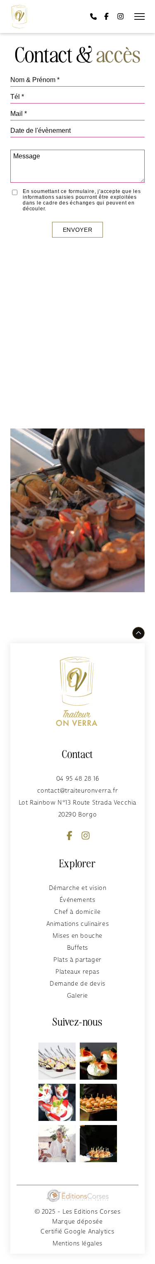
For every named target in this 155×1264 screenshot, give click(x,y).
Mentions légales (77, 1244)
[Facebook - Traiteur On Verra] (106, 16)
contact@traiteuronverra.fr (77, 791)
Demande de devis (77, 984)
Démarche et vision (78, 888)
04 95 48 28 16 (77, 779)
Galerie (77, 996)
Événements (77, 900)
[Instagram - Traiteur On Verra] (120, 16)
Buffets (77, 948)
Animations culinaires (77, 924)
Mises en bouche (77, 936)
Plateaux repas (77, 972)
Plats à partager (77, 960)
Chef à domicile (77, 912)
